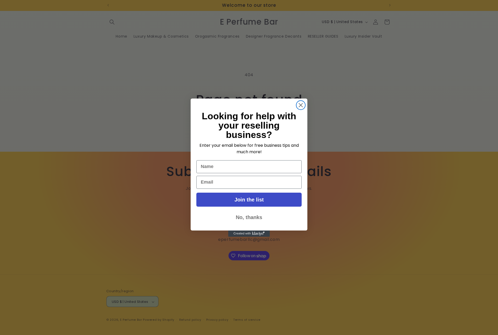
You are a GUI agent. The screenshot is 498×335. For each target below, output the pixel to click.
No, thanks (249, 217)
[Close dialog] (300, 105)
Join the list (249, 200)
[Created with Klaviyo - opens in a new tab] (249, 234)
